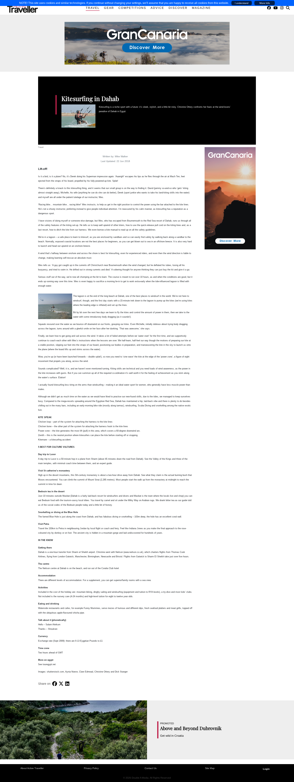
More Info (264, 3)
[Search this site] (288, 8)
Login (266, 769)
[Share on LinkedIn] (67, 683)
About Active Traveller (32, 768)
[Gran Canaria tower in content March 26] (230, 198)
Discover (178, 8)
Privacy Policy (91, 768)
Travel (93, 8)
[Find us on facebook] (269, 8)
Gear (109, 8)
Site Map (210, 768)
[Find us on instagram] (281, 8)
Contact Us (151, 768)
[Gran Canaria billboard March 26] (147, 43)
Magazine (201, 8)
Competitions (132, 8)
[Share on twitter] (61, 683)
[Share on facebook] (54, 683)
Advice (157, 8)
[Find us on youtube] (275, 8)
